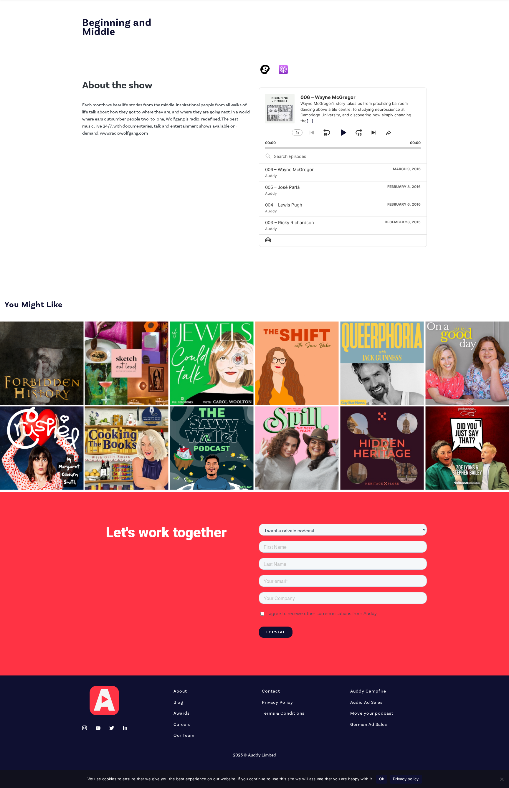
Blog (178, 702)
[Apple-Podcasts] (286, 69)
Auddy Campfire (368, 691)
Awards (181, 713)
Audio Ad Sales (366, 702)
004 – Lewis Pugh (283, 205)
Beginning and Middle (116, 27)
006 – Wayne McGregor (289, 169)
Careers (182, 724)
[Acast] (268, 69)
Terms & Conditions (283, 713)
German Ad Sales (368, 724)
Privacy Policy (277, 702)
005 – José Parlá (282, 187)
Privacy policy (406, 779)
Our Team (183, 735)
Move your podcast (372, 713)
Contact (271, 691)
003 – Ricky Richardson (289, 222)
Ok (381, 779)
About (180, 691)
